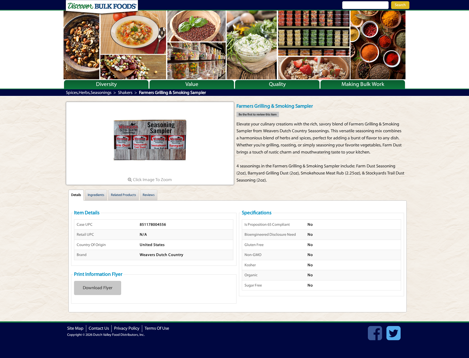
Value (191, 84)
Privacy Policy (126, 328)
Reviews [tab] (149, 195)
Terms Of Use (157, 328)
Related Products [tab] (123, 195)
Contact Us (99, 328)
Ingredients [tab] (96, 195)
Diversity (106, 84)
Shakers (125, 92)
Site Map (75, 328)
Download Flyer (97, 287)
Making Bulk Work (362, 84)
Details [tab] (76, 195)
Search (400, 5)
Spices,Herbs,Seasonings (88, 92)
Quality (277, 84)
